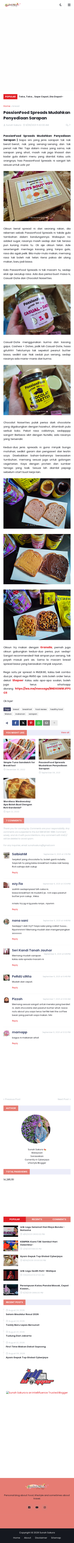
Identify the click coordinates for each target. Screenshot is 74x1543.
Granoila (46, 647)
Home (6, 106)
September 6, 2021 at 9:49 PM (57, 976)
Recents (37, 1219)
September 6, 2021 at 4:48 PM (57, 920)
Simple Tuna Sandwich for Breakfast (19, 764)
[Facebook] (15, 723)
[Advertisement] (37, 50)
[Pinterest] (31, 723)
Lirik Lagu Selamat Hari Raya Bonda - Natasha (42, 1229)
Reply (15, 872)
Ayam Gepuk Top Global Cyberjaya (41, 1256)
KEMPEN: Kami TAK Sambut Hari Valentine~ (38, 1243)
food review (41, 709)
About (27, 1537)
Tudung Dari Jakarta (18, 1335)
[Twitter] (23, 723)
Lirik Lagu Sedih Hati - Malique (38, 1271)
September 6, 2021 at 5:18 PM (57, 954)
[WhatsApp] (38, 723)
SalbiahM (19, 854)
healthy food (56, 709)
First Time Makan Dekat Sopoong (26, 1346)
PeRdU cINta (21, 976)
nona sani (20, 920)
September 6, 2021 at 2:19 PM (57, 854)
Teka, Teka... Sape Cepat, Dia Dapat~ (41, 96)
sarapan (33, 714)
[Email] (46, 723)
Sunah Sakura (47, 1532)
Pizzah (17, 999)
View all (65, 732)
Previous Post (12, 1099)
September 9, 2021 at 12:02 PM (56, 1032)
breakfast (27, 709)
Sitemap (56, 1537)
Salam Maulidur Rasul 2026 (22, 1314)
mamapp (19, 1032)
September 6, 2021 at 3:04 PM (57, 883)
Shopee (17, 680)
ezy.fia (17, 884)
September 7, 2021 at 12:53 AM (57, 999)
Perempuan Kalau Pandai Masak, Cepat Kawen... (44, 1287)
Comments (59, 1219)
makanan (20, 714)
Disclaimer (41, 1537)
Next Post (63, 1099)
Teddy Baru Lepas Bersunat (22, 1325)
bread (15, 106)
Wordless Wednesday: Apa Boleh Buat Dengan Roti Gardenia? (17, 804)
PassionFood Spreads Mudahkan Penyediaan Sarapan (53, 765)
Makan (8, 714)
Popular (14, 1219)
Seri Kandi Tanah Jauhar (32, 950)
